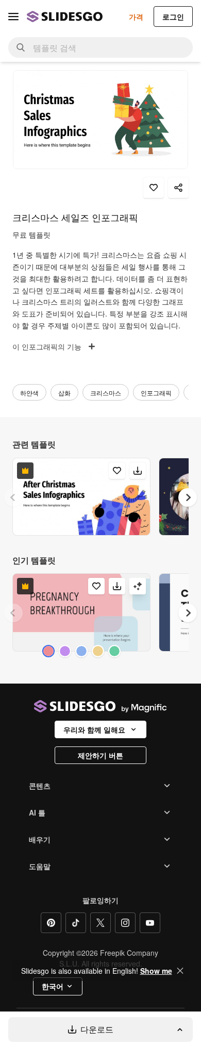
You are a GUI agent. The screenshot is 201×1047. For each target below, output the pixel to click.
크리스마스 (105, 392)
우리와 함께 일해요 (94, 729)
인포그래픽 (156, 392)
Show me (156, 971)
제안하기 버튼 (100, 755)
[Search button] (20, 47)
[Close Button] (180, 970)
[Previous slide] (13, 497)
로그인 (173, 16)
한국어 (52, 986)
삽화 (64, 392)
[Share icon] (178, 187)
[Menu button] (13, 16)
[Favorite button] (153, 187)
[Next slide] (187, 497)
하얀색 (29, 392)
